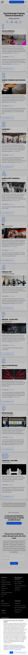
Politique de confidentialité (15, 649)
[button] (25, 620)
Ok (11, 652)
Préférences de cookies (20, 652)
